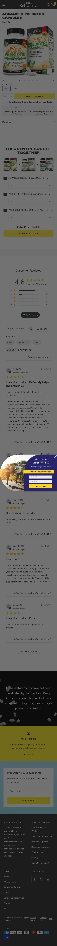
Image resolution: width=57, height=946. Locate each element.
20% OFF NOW (40, 486)
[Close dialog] (55, 456)
